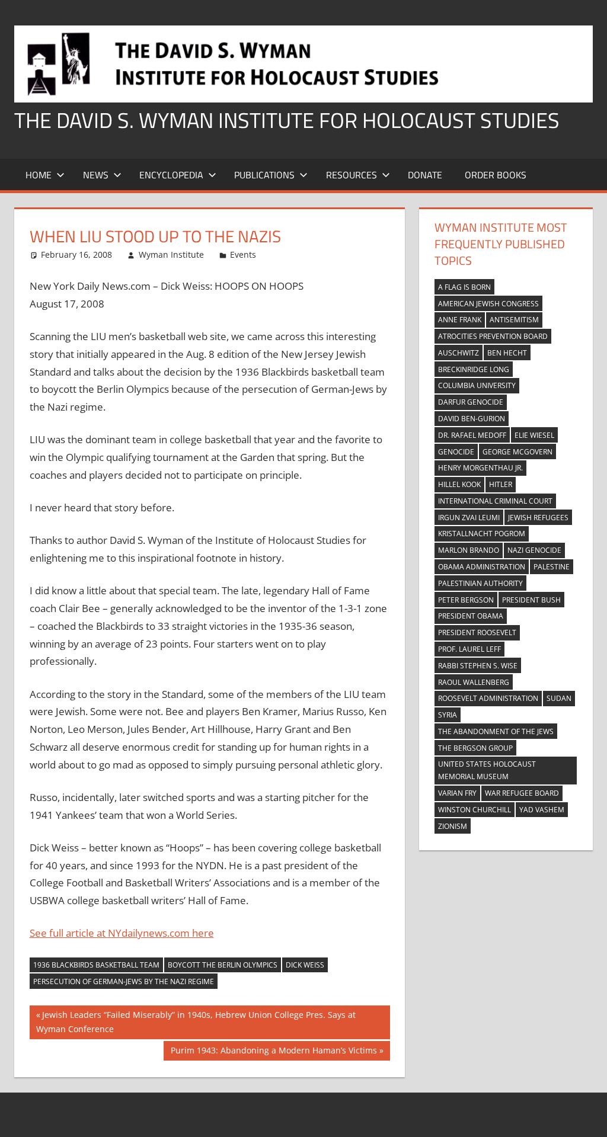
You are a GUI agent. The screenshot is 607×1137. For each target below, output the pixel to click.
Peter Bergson (466, 600)
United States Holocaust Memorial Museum (487, 770)
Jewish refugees (538, 518)
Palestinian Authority (480, 583)
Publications (264, 175)
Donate (425, 175)
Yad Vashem (541, 810)
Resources (351, 175)
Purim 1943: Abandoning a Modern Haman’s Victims (273, 1052)
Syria (447, 715)
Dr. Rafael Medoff (472, 435)
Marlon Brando (468, 550)
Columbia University (477, 385)
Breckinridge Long (473, 369)
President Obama (470, 616)
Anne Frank (459, 320)
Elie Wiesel (534, 435)
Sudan (559, 698)
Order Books (495, 175)
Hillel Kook (459, 484)
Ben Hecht (507, 353)
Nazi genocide (534, 550)
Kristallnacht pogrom (481, 534)
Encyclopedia (171, 175)
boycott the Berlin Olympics (222, 965)
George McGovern (517, 452)
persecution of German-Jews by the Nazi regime (123, 981)
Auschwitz (458, 353)
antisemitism (514, 320)
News (95, 175)
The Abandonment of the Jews (496, 731)
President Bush (531, 600)
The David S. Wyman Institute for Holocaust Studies (287, 120)
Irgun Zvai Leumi (469, 518)
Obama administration (481, 567)
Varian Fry (457, 793)
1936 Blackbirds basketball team (96, 965)
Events (243, 254)
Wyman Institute (171, 254)
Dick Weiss (305, 965)
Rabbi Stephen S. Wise (477, 666)
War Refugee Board (522, 793)
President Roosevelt (477, 632)
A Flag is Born (464, 287)
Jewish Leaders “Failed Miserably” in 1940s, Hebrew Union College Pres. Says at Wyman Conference (196, 1021)
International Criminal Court (495, 501)
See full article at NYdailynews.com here (122, 933)
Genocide (456, 452)
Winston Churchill (474, 810)
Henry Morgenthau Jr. (480, 468)
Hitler (500, 484)
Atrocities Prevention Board (493, 336)
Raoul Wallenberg (473, 682)
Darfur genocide (470, 402)
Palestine (551, 567)
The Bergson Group (475, 748)
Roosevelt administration (488, 698)
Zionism (452, 826)
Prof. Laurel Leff (469, 649)
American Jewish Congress (488, 304)
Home (38, 175)
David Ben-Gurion (471, 419)
